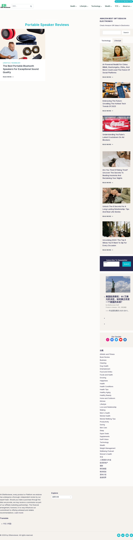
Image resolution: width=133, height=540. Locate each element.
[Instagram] (127, 535)
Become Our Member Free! (124, 1)
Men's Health (105, 413)
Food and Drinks (106, 372)
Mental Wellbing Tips (108, 419)
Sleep (102, 430)
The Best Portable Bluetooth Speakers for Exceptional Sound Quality (21, 69)
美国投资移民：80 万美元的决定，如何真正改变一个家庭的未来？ (118, 299)
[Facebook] (118, 535)
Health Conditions (106, 386)
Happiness (104, 381)
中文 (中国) (7, 524)
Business (103, 360)
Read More (8, 77)
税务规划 (103, 472)
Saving (102, 425)
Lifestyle (6, 63)
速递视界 (103, 477)
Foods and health (106, 375)
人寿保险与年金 (105, 460)
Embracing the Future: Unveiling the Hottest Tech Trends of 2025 (114, 103)
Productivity (104, 422)
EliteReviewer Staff (113, 305)
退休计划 (103, 475)
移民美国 (123, 307)
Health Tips (104, 389)
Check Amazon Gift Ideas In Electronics (114, 25)
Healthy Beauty (105, 395)
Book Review (105, 357)
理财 (101, 466)
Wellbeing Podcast (107, 451)
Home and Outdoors (107, 398)
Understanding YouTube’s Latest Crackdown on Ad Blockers (113, 137)
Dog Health (104, 366)
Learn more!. (19, 513)
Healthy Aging (105, 392)
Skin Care (103, 428)
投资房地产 (104, 463)
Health (102, 384)
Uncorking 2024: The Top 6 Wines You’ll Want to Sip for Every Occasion (115, 243)
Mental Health (105, 416)
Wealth (102, 445)
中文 (119, 307)
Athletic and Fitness (107, 354)
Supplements (104, 436)
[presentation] (22, 44)
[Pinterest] (131, 535)
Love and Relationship (108, 407)
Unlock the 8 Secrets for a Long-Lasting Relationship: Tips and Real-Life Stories (116, 209)
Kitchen (102, 401)
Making (102, 410)
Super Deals (104, 433)
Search (126, 32)
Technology (15, 63)
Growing (103, 378)
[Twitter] (122, 535)
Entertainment (105, 369)
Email (106, 262)
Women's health (106, 454)
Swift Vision (104, 439)
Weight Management (107, 448)
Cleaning (103, 363)
